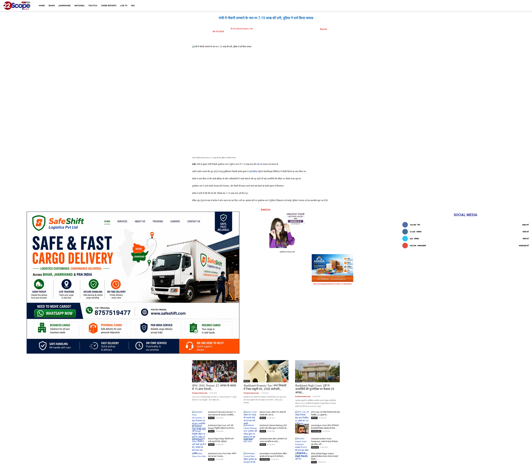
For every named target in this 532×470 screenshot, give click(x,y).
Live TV (123, 5)
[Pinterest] (271, 38)
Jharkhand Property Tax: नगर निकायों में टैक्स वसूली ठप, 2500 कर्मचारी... (265, 387)
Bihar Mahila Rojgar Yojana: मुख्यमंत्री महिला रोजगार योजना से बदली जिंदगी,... (324, 456)
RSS (133, 5)
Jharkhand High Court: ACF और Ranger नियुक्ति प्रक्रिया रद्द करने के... (221, 426)
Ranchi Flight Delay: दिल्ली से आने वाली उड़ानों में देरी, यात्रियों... (221, 440)
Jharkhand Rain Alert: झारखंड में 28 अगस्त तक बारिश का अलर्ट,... (273, 440)
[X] (265, 38)
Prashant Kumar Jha (243, 29)
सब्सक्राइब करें (524, 245)
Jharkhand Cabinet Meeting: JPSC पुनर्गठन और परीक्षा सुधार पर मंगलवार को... (274, 426)
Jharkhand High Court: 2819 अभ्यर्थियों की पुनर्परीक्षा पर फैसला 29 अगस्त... (314, 389)
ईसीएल (255, 171)
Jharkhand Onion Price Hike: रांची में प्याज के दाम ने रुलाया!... (222, 455)
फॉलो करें (526, 231)
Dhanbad (315, 447)
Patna (314, 462)
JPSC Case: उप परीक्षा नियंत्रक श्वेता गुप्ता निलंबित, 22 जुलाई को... (325, 413)
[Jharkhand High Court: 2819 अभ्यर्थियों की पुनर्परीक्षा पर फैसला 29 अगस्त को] (317, 371)
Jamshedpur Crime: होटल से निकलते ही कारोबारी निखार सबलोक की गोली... (325, 426)
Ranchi (323, 29)
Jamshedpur (316, 431)
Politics (93, 5)
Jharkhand (65, 5)
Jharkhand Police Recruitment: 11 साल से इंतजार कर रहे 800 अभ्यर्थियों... (222, 413)
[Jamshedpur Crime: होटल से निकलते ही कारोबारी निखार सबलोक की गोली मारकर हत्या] (302, 429)
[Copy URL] (284, 38)
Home (42, 5)
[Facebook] (259, 38)
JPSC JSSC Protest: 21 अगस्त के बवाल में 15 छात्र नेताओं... (214, 387)
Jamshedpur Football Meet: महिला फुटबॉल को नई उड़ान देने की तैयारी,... (273, 455)
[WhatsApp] (278, 38)
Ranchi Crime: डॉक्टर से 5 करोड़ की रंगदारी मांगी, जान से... (273, 413)
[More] (291, 38)
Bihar (52, 5)
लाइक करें (525, 224)
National (79, 5)
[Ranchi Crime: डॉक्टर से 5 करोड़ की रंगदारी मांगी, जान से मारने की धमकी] (250, 418)
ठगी (257, 164)
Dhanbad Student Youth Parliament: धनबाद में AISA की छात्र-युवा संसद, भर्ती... (324, 441)
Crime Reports (108, 5)
